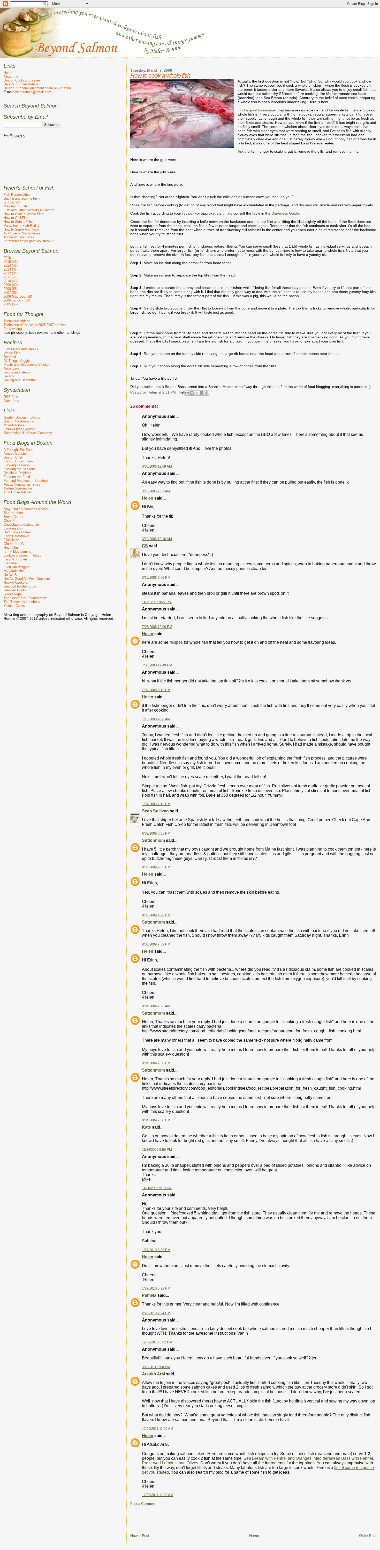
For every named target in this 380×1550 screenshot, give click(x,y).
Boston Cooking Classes (22, 80)
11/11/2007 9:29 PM (157, 602)
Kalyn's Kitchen (15, 559)
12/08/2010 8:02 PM (157, 1342)
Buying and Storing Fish (22, 198)
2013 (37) (11, 269)
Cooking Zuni (13, 528)
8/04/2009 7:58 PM (156, 1063)
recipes (176, 642)
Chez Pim (11, 521)
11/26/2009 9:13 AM (157, 1188)
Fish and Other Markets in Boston (29, 210)
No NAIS (10, 575)
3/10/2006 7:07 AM (156, 491)
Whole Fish (12, 353)
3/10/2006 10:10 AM (157, 539)
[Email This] (186, 393)
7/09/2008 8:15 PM (156, 690)
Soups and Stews (17, 372)
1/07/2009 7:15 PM (156, 804)
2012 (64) (11, 273)
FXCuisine (11, 540)
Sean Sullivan (155, 811)
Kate (146, 1127)
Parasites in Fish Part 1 (21, 225)
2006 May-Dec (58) (18, 296)
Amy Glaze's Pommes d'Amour (27, 509)
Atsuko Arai (153, 1374)
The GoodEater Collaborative (25, 598)
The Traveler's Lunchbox (22, 602)
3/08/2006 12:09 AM (157, 466)
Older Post (367, 1535)
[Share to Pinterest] (206, 393)
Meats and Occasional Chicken (27, 364)
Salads (9, 376)
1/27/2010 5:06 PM (156, 1250)
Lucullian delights (16, 567)
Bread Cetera (13, 517)
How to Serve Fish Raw (21, 229)
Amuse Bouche (15, 453)
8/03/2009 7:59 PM (156, 944)
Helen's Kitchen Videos (21, 84)
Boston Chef (13, 457)
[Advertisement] (224, 1517)
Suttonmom (153, 840)
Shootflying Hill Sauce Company (28, 433)
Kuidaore (10, 563)
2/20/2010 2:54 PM (156, 1313)
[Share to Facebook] (201, 393)
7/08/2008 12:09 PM (157, 627)
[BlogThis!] (191, 393)
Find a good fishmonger (257, 110)
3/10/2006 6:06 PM (156, 578)
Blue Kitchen (13, 513)
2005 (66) (11, 304)
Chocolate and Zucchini (21, 524)
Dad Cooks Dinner (17, 532)
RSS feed (11, 397)
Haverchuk (12, 548)
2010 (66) (11, 281)
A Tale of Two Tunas (19, 237)
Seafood (10, 357)
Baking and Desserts (19, 380)
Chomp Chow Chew (18, 461)
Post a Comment (143, 1504)
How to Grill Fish (16, 218)
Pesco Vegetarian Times (22, 484)
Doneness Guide (285, 213)
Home (254, 1535)
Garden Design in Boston (22, 417)
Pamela (149, 1295)
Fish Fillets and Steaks (21, 349)
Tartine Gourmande (18, 488)
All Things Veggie (17, 361)
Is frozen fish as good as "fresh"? (29, 241)
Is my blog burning (17, 551)
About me (11, 76)
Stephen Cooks (15, 590)
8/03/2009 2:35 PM (156, 867)
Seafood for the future (20, 586)
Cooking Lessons (16, 465)
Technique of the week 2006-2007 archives (35, 325)
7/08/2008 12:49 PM (157, 665)
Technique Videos (17, 321)
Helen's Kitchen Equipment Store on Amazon (37, 88)
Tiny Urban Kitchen (18, 492)
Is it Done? (12, 202)
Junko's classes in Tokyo (22, 555)
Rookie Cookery (15, 582)
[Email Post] (180, 392)
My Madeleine (14, 571)
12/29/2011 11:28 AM (157, 1495)
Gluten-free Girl (15, 544)
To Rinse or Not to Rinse (22, 233)
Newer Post (139, 1535)
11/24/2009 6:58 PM (157, 1150)
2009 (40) (11, 285)
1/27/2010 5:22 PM (156, 1288)
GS (145, 546)
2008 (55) (11, 289)
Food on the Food (17, 477)
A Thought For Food (18, 450)
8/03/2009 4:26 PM (156, 915)
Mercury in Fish (15, 206)
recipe (187, 213)
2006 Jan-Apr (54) (17, 300)
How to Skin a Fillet (18, 222)
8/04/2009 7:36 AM (156, 1006)
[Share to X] (196, 393)
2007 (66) (11, 293)
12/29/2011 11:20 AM (157, 1429)
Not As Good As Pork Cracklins (27, 579)
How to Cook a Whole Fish (23, 214)
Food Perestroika (16, 536)
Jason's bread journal (19, 429)
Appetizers (12, 368)
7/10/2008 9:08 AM (156, 719)
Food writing (13, 329)
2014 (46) (11, 265)
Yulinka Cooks (14, 606)
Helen (147, 498)
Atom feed (11, 401)
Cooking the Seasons (20, 469)
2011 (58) (10, 277)
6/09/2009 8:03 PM (156, 833)
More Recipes (14, 425)
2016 (7, 258)
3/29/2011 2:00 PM (156, 1367)
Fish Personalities (17, 195)
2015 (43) (11, 262)
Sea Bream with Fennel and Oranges (277, 1458)
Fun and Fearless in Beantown (26, 481)
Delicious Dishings (17, 473)
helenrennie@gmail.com (33, 92)
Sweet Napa (13, 594)
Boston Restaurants (18, 421)
